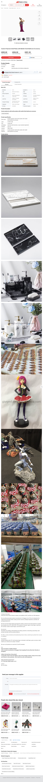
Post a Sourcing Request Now (33, 693)
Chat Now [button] (33, 57)
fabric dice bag (13, 746)
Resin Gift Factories (17, 763)
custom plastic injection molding (16, 744)
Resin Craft (18, 8)
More (2, 773)
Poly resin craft (24, 742)
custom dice (24, 744)
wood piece (34, 744)
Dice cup (23, 746)
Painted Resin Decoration (6, 768)
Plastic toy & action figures (5, 744)
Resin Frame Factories (6, 766)
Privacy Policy (38, 777)
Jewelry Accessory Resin (30, 768)
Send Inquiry (11, 57)
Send (11, 693)
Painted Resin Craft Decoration (18, 768)
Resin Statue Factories (27, 763)
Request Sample (19, 60)
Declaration (33, 777)
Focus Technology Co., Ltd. (14, 777)
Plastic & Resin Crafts (12, 8)
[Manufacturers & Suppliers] (21, 2)
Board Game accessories (36, 742)
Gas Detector (34, 746)
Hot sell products (14, 742)
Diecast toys (3, 746)
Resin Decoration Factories (6, 763)
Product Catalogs (17, 739)
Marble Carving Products (30, 766)
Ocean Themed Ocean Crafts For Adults (9, 758)
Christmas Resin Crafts (22, 758)
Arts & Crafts (6, 8)
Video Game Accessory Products (17, 766)
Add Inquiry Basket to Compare (22, 43)
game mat (3, 742)
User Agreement (27, 777)
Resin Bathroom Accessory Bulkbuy (8, 771)
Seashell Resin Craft (31, 758)
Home (2, 8)
